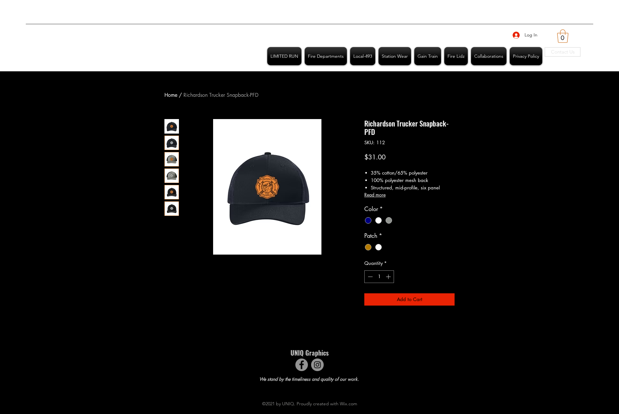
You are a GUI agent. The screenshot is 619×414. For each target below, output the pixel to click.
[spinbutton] (379, 277)
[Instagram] (317, 364)
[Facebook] (301, 364)
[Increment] (389, 277)
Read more (375, 195)
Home (170, 95)
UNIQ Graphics (309, 353)
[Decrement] (369, 277)
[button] (562, 36)
